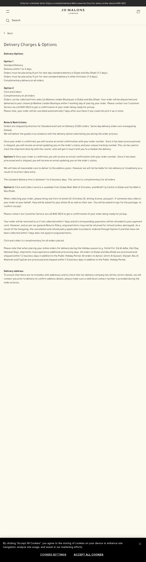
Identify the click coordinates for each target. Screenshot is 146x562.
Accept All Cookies (88, 554)
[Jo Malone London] (73, 11)
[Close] (140, 544)
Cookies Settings (53, 554)
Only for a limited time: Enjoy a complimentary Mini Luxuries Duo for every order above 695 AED (73, 3)
